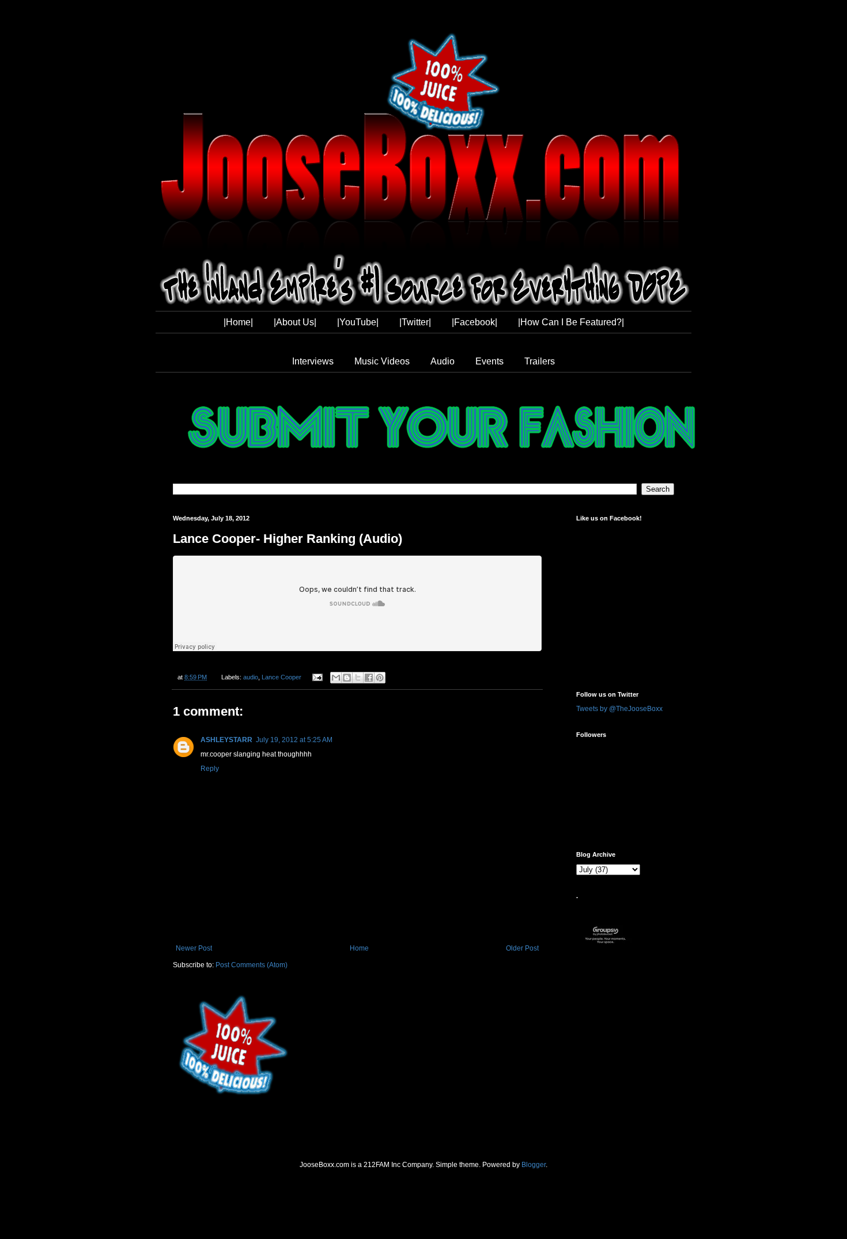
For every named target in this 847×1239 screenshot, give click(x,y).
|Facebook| (474, 322)
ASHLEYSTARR (226, 740)
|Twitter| (415, 322)
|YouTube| (358, 322)
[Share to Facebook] (369, 677)
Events (489, 361)
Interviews (313, 361)
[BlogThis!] (347, 677)
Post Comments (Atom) (251, 965)
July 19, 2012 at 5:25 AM (294, 740)
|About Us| (295, 322)
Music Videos (382, 361)
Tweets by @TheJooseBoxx (619, 709)
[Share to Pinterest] (379, 677)
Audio (442, 361)
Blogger (533, 1165)
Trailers (539, 361)
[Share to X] (358, 677)
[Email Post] (316, 677)
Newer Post (194, 948)
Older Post (522, 948)
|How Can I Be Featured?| (571, 322)
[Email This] (336, 677)
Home (359, 948)
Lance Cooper (281, 677)
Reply (210, 769)
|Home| (238, 322)
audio (250, 677)
